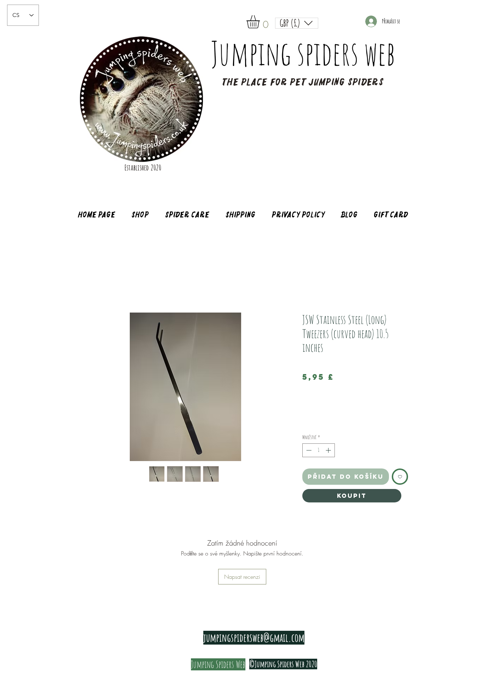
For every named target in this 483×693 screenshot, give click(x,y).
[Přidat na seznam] (400, 476)
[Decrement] (308, 450)
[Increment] (329, 450)
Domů (89, 287)
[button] (260, 21)
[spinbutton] (318, 450)
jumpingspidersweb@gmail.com (253, 638)
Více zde (307, 423)
